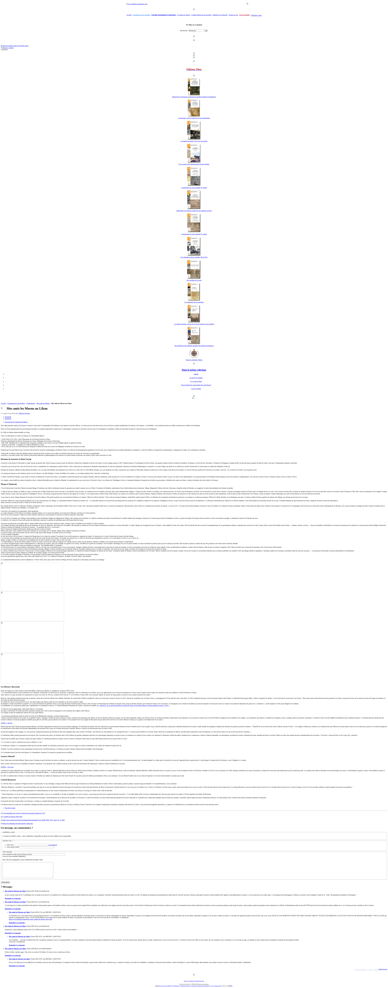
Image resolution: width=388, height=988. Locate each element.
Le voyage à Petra (196, 381)
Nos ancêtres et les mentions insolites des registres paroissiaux (194, 346)
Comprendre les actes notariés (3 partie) (194, 187)
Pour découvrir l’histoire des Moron (16, 422)
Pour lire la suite (10, 808)
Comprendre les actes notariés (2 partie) (194, 234)
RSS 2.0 (170, 986)
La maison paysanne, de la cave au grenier (194, 141)
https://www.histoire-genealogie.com (194, 981)
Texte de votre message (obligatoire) (13, 856)
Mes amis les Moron (43, 403)
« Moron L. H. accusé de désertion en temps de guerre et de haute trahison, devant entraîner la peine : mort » (134, 705)
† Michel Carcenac (24, 413)
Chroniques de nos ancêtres (16, 403)
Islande (196, 374)
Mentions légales (185, 986)
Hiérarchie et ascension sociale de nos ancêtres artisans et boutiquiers (194, 97)
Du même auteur (22, 46)
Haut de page (383, 969)
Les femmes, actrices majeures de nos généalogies (194, 118)
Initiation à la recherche (220, 15)
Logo (212, 986)
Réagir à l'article (8, 48)
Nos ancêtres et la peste (194, 280)
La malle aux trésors (183, 15)
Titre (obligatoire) (8, 854)
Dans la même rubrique (194, 370)
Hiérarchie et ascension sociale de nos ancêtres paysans (194, 211)
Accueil (129, 15)
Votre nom (9, 845)
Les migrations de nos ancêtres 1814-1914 (194, 257)
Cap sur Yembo (196, 389)
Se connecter (53, 845)
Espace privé (217, 986)
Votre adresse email (12, 847)
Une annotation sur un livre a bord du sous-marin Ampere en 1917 (24, 813)
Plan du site (176, 986)
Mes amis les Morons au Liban (15, 891)
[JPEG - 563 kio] (6, 723)
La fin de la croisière (196, 378)
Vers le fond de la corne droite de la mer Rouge (196, 385)
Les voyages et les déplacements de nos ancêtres (194, 164)
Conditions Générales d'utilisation (200, 986)
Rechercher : (184, 30)
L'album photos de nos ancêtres (201, 15)
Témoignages (30, 403)
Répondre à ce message (13, 898)
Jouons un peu (233, 15)
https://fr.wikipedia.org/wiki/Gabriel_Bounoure (18, 823)
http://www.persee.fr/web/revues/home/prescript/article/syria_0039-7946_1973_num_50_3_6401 (34, 820)
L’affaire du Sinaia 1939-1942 (12, 817)
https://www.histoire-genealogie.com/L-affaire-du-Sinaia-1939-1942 (30, 919)
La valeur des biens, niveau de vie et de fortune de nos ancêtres (194, 324)
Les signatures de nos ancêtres (194, 302)
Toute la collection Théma (194, 360)
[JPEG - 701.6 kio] (7, 767)
